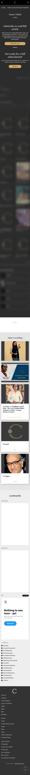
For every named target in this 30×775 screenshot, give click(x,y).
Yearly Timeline (5, 741)
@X (2, 595)
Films (2, 729)
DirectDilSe (6, 663)
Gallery (3, 706)
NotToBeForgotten (8, 653)
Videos (3, 721)
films (15, 449)
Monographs (4, 744)
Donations (4, 698)
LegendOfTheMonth (8, 677)
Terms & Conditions (6, 703)
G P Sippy (6, 476)
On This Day (4, 749)
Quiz (2, 711)
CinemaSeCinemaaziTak (9, 648)
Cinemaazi (5, 645)
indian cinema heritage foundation (18, 7)
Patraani (6, 444)
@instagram (4, 501)
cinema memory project (15, 417)
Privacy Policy (5, 755)
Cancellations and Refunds (8, 758)
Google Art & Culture (7, 747)
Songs (2, 732)
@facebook (4, 548)
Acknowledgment (5, 700)
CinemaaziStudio (7, 670)
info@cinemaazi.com (19, 763)
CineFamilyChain (7, 675)
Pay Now (15, 66)
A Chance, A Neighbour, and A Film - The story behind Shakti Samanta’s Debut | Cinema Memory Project (13, 409)
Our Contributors (5, 752)
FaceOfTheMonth (7, 650)
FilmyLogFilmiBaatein (9, 673)
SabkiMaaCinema (7, 658)
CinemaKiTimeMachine (9, 665)
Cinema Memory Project (7, 724)
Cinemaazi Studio (5, 737)
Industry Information (6, 735)
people (3, 7)
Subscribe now (15, 43)
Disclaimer (4, 714)
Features (3, 718)
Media (3, 709)
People (3, 726)
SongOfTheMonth (7, 668)
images (15, 322)
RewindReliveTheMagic (9, 655)
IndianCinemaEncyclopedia (10, 660)
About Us (3, 695)
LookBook (5, 680)
